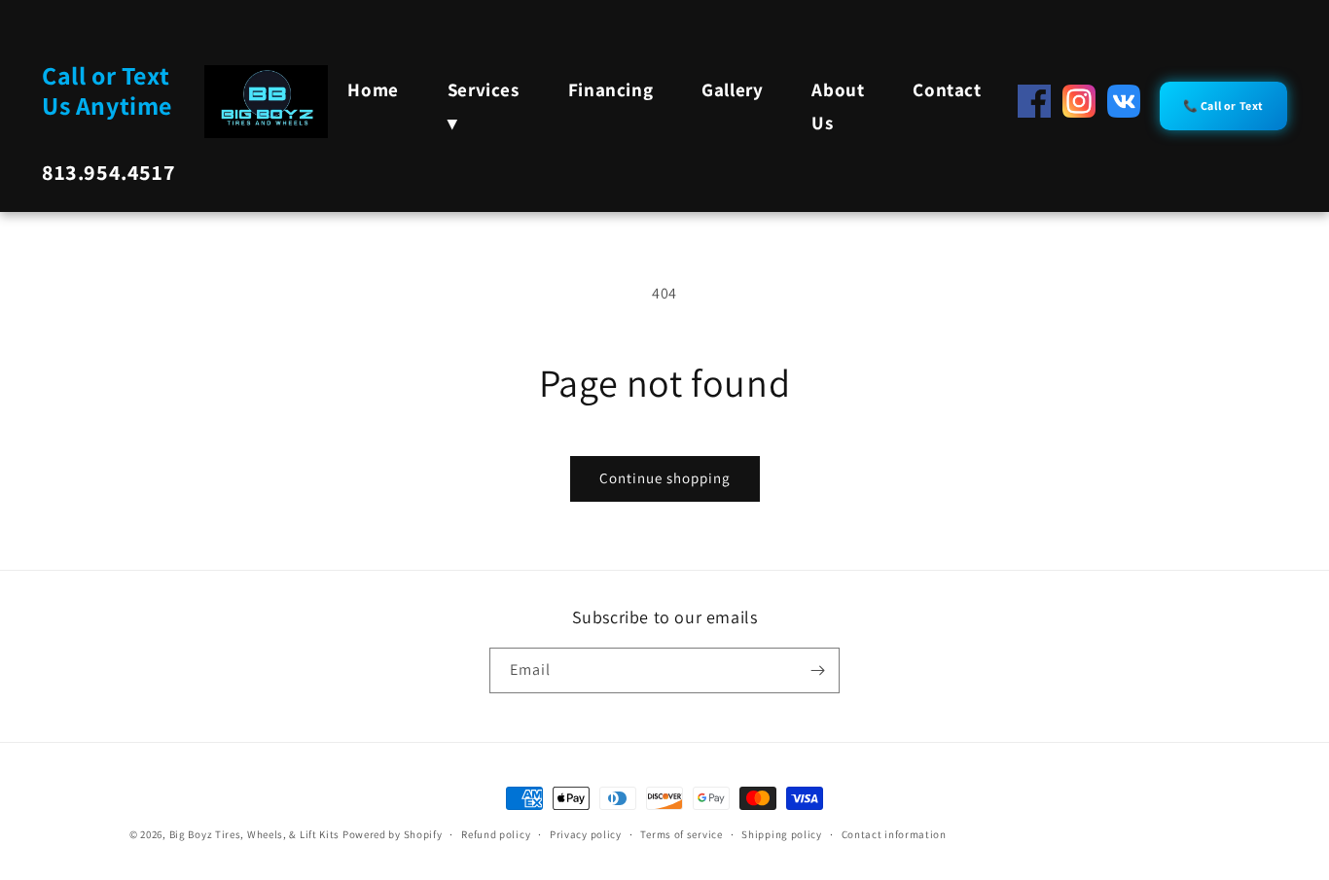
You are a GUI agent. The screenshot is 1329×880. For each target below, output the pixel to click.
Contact (947, 89)
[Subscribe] (817, 670)
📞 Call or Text (1223, 105)
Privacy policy (586, 834)
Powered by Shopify (392, 834)
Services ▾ (484, 106)
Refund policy (495, 834)
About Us (837, 106)
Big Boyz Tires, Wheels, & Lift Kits (255, 834)
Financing (610, 89)
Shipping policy (781, 834)
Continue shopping (665, 478)
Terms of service (681, 834)
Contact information (894, 834)
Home (372, 89)
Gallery (732, 89)
